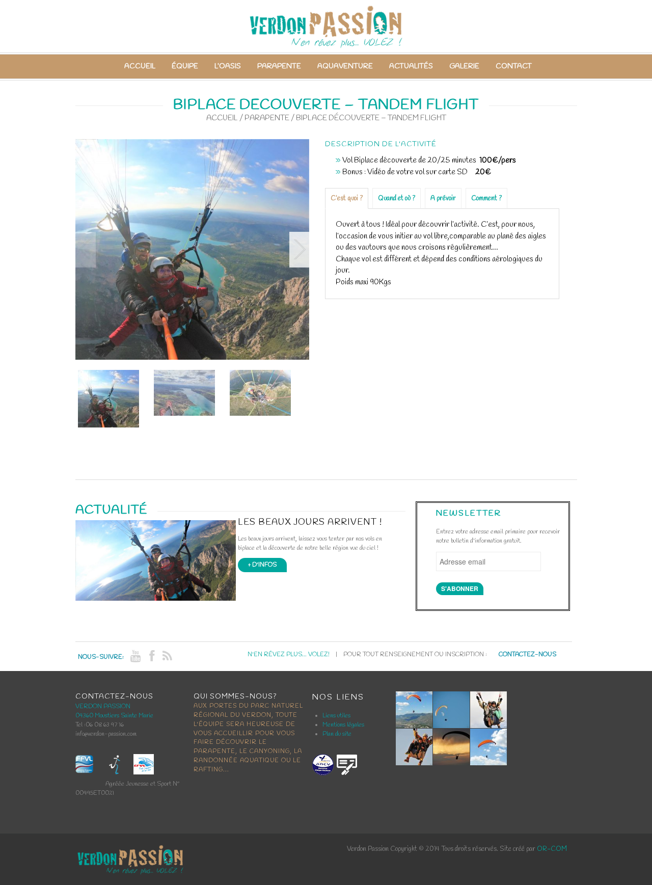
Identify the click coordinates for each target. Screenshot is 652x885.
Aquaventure (345, 66)
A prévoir (443, 198)
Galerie (464, 66)
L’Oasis (227, 66)
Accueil (139, 66)
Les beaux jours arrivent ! (310, 522)
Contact (514, 66)
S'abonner (459, 588)
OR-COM (552, 849)
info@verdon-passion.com (106, 734)
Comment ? (486, 198)
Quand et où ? (396, 198)
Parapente (279, 66)
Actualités (411, 66)
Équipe (185, 66)
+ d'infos (262, 565)
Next (299, 249)
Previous (85, 249)
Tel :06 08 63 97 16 (99, 725)
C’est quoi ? (347, 198)
